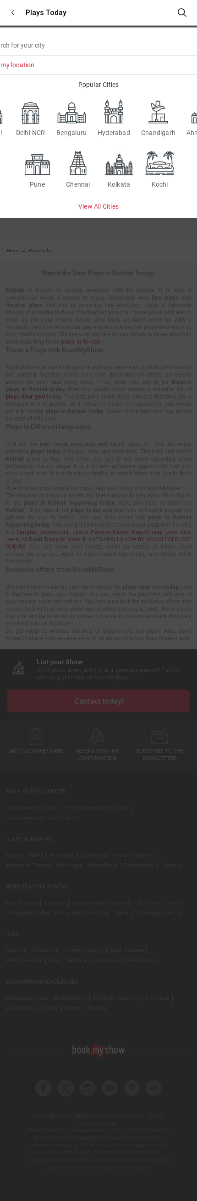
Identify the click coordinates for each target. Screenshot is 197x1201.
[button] (13, 12)
